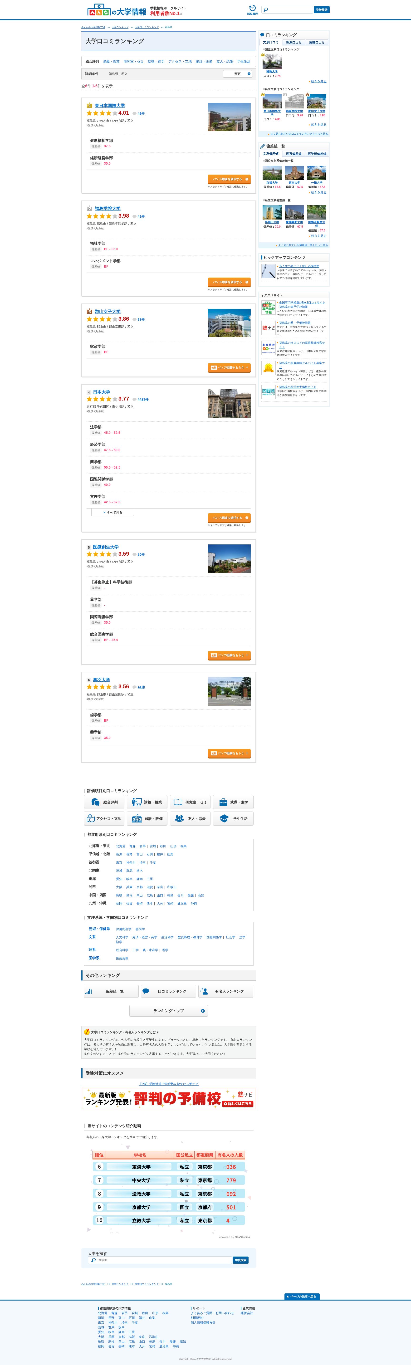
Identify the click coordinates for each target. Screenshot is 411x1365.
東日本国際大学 (110, 105)
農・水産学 (150, 950)
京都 (140, 887)
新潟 (119, 854)
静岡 (140, 879)
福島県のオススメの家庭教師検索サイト (302, 345)
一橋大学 (317, 182)
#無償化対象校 (95, 125)
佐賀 (129, 903)
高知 (201, 895)
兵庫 (129, 887)
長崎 (140, 903)
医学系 (94, 958)
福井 (160, 854)
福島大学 (272, 71)
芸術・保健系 (99, 929)
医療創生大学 (106, 547)
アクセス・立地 (180, 61)
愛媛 (191, 895)
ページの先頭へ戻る (303, 1296)
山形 (173, 846)
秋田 (163, 846)
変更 (238, 74)
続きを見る (319, 81)
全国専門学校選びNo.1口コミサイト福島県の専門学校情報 (302, 304)
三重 (150, 879)
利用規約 (197, 1318)
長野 (129, 854)
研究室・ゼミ (134, 61)
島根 (129, 895)
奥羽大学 (101, 679)
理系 (92, 950)
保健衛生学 (124, 929)
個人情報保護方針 (203, 1322)
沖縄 (194, 903)
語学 (119, 942)
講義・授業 (111, 61)
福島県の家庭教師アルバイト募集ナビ (302, 365)
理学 (165, 950)
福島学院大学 (108, 208)
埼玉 (143, 862)
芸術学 (140, 929)
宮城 (153, 846)
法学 (242, 937)
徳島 (170, 895)
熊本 (150, 903)
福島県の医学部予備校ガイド (297, 387)
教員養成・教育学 (190, 937)
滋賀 (150, 887)
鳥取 (119, 895)
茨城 (119, 870)
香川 (180, 895)
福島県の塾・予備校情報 (295, 322)
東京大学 (294, 182)
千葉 (153, 862)
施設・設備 (204, 61)
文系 (92, 937)
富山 (140, 854)
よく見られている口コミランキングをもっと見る (299, 133)
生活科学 (167, 937)
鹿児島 (182, 903)
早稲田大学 (272, 222)
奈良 (160, 887)
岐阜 (129, 879)
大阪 (119, 887)
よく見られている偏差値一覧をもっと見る (303, 245)
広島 (150, 895)
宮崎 (170, 903)
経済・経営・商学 (144, 937)
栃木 (140, 870)
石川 (150, 854)
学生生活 (243, 61)
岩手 (143, 846)
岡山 (140, 895)
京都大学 (272, 182)
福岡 (119, 903)
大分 (160, 903)
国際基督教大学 (316, 224)
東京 (119, 862)
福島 (184, 846)
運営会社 (247, 1313)
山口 (160, 895)
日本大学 (101, 392)
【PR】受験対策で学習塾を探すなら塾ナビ (169, 1084)
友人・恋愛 (224, 61)
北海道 (120, 846)
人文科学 (122, 937)
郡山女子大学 (108, 311)
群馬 (129, 870)
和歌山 (171, 887)
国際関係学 (214, 937)
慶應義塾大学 (294, 222)
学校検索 (322, 9)
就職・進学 (156, 61)
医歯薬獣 (122, 958)
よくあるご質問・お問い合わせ (212, 1313)
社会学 (230, 937)
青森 (132, 846)
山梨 (170, 854)
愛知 (119, 879)
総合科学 (122, 950)
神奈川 (131, 862)
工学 (135, 950)
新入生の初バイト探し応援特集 (299, 266)
